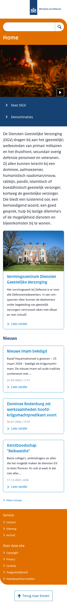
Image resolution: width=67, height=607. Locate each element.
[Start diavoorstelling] (60, 92)
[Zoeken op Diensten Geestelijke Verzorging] (59, 26)
